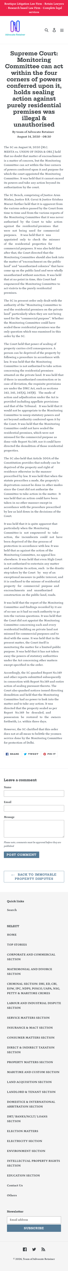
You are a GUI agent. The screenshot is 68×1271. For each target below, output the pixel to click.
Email (7, 802)
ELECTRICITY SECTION (24, 1141)
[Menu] (62, 30)
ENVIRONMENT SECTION (26, 1151)
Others (12, 1195)
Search (12, 910)
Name (7, 787)
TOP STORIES (17, 944)
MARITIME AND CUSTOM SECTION (33, 1072)
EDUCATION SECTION (23, 1175)
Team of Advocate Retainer (39, 1259)
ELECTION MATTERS (22, 1131)
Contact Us (15, 1185)
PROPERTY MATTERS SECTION (30, 1062)
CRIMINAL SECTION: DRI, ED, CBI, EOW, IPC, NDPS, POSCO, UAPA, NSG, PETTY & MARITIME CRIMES (33, 988)
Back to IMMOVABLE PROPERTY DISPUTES (35, 876)
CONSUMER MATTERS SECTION (31, 1037)
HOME (12, 935)
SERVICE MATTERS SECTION (28, 1018)
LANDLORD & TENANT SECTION (31, 1092)
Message (9, 817)
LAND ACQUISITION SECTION (29, 1082)
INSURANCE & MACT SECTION (30, 1028)
